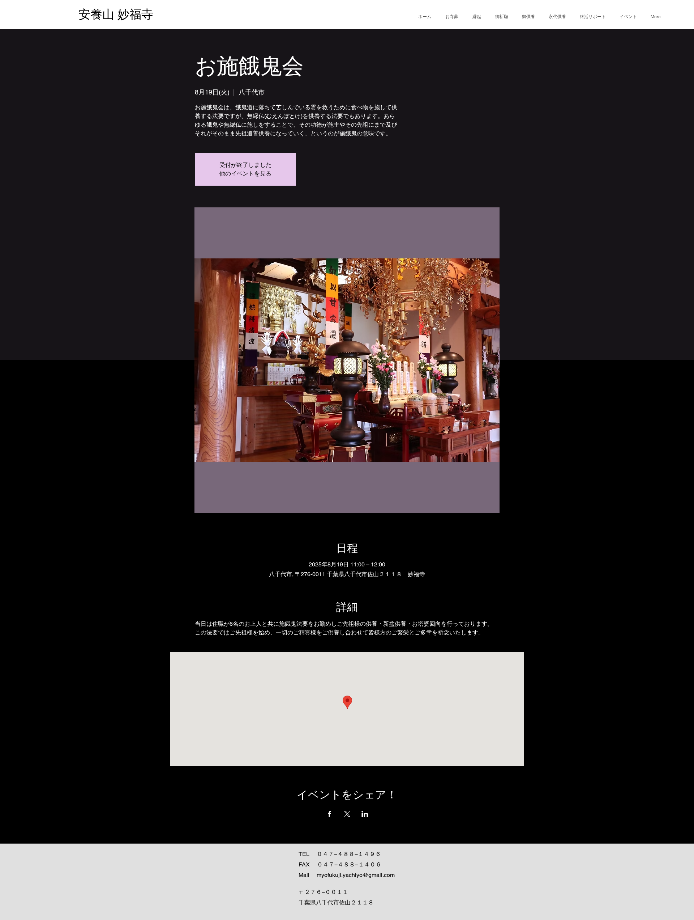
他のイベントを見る (245, 173)
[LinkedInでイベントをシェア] (364, 814)
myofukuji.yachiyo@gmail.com (356, 875)
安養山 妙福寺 (115, 14)
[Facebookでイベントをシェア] (329, 814)
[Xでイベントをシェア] (347, 814)
